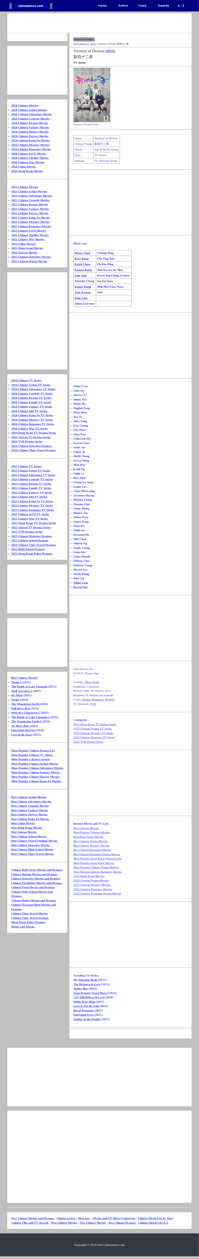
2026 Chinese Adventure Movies (31, 114)
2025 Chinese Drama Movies (29, 204)
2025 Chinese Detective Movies (31, 256)
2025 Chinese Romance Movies (31, 226)
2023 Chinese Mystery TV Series (93, 733)
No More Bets (20, 725)
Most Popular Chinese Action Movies (34, 763)
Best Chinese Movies (86, 828)
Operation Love (83, 1014)
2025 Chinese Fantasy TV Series (31, 492)
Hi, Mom (17, 695)
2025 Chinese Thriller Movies (30, 235)
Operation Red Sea (23, 730)
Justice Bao (80, 988)
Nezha (15, 699)
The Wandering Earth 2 (26, 721)
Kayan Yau (80, 587)
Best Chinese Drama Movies (90, 841)
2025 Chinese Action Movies (29, 191)
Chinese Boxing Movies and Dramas (34, 874)
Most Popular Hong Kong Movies (93, 863)
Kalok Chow (82, 264)
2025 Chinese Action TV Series (30, 470)
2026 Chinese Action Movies (29, 110)
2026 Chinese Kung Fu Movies (30, 140)
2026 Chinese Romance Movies (31, 149)
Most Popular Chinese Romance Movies (97, 871)
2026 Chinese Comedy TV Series (32, 393)
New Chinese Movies (93, 1222)
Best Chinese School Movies (28, 836)
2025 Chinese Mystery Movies (30, 221)
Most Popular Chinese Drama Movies (96, 867)
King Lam (81, 298)
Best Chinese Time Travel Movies (32, 853)
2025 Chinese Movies (24, 187)
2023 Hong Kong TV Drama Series (94, 724)
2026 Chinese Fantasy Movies (30, 127)
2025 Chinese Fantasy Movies (30, 208)
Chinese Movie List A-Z (153, 1222)
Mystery (110, 699)
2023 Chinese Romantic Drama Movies (97, 893)
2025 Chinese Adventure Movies (31, 195)
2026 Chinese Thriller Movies (30, 157)
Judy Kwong (83, 292)
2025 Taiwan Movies (24, 252)
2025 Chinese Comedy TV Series (32, 479)
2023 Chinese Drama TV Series (92, 728)
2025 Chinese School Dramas (29, 540)
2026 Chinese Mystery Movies (30, 144)
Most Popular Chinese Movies (91, 832)
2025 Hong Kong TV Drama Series (33, 523)
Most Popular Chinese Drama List (33, 750)
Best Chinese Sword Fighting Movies (34, 840)
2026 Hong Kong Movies (27, 171)
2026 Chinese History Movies (30, 131)
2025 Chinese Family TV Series (31, 488)
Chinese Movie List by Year (155, 1218)
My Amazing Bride (85, 979)
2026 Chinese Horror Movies (29, 136)
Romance (97, 699)
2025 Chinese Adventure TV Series (33, 475)
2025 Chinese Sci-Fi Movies (28, 230)
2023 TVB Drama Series (88, 741)
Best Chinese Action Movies (28, 797)
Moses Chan (82, 253)
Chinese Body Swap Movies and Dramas (37, 869)
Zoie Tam (81, 275)
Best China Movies (23, 823)
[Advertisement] (99, 23)
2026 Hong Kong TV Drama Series (33, 432)
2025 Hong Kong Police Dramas (31, 553)
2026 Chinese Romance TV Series (32, 424)
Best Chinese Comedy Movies (30, 805)
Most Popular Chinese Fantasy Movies (35, 772)
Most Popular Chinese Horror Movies (35, 776)
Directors (84, 1218)
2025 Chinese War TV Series (29, 518)
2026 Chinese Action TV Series (30, 384)
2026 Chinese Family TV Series (31, 402)
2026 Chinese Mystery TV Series (32, 419)
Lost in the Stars (21, 734)
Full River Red (20, 708)
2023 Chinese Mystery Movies (91, 884)
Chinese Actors (66, 1218)
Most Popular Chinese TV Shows (32, 755)
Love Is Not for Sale (86, 1006)
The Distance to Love (86, 984)
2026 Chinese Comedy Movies (30, 118)
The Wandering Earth (25, 704)
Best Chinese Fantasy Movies (29, 810)
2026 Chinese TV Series (26, 380)
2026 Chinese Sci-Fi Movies (28, 153)
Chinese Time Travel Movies (29, 913)
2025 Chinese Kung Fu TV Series (32, 501)
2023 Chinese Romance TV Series (94, 737)
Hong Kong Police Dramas (28, 922)
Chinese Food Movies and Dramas (33, 887)
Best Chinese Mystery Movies (91, 845)
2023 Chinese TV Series (84, 43)
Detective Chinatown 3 (25, 712)
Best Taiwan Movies (24, 832)
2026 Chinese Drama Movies (29, 123)
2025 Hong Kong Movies (27, 248)
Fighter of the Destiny (87, 1019)
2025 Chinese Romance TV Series (32, 510)
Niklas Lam (80, 582)
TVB (93, 704)
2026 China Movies (23, 166)
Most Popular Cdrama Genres (30, 759)
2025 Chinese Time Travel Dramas (33, 544)
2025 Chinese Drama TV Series (31, 483)
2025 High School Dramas (28, 549)
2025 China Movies (23, 243)
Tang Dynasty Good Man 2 (90, 993)
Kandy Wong (83, 286)
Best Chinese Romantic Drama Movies (96, 854)
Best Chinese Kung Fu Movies (30, 819)
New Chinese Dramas (122, 1222)
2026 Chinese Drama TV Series (31, 397)
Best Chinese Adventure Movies (31, 801)
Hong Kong (92, 682)
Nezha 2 (16, 682)
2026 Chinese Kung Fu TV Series (32, 415)
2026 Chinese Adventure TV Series (33, 389)
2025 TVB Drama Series (27, 531)
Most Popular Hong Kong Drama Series (97, 858)
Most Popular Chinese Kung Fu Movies (36, 781)
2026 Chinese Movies (24, 105)
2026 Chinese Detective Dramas (31, 446)
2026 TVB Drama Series (27, 441)
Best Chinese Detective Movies (30, 845)
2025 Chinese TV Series (26, 466)
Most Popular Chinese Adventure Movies (37, 768)
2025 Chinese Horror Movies (29, 213)
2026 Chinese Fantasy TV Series (31, 406)
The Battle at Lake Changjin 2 (30, 717)
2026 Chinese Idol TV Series (29, 411)
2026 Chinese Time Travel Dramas (33, 450)
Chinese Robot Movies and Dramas (33, 900)
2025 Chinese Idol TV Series (29, 496)
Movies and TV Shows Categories (114, 1218)
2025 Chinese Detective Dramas (31, 536)
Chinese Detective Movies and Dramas (35, 878)
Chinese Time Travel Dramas (30, 918)
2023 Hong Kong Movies (88, 876)
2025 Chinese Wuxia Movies (29, 261)
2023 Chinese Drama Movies (91, 880)
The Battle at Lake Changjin (29, 686)
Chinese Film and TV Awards (30, 1222)
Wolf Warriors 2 (21, 691)
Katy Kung (82, 258)
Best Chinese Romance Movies (92, 849)
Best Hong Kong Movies (88, 836)
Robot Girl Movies (23, 926)
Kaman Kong (83, 269)
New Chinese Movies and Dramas (32, 1218)
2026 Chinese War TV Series (29, 428)
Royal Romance (83, 1010)
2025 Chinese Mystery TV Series (32, 505)
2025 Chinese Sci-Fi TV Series (30, 514)
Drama (86, 699)
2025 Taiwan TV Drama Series (31, 527)
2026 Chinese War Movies (27, 162)
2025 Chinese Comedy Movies (30, 200)
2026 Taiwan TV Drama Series (31, 437)
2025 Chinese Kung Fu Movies (30, 217)
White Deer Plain (84, 1001)
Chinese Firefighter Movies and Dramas (36, 883)
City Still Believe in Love (89, 997)
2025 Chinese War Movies (27, 239)
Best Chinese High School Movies (32, 849)
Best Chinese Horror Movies (29, 814)
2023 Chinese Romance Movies (92, 889)
